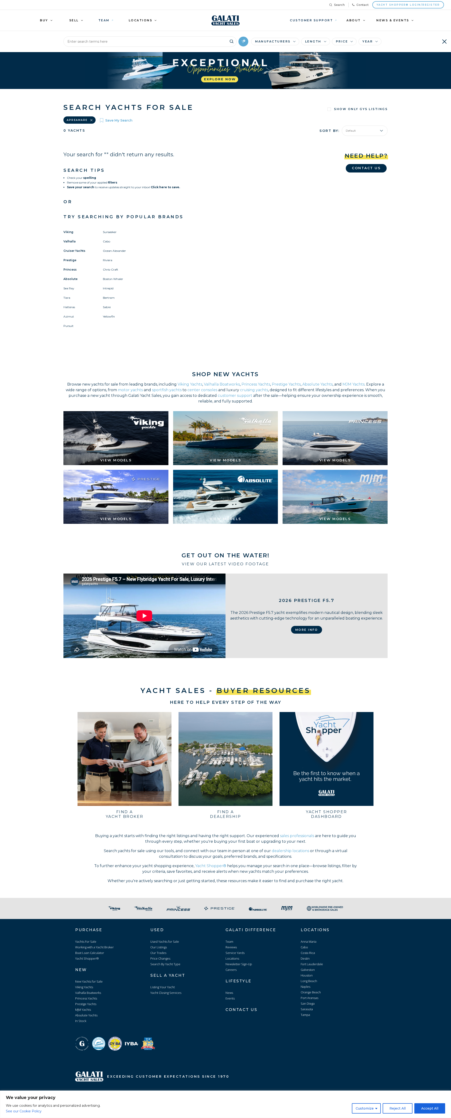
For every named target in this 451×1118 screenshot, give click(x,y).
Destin (305, 958)
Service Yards (235, 953)
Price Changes (160, 958)
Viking (68, 232)
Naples (305, 986)
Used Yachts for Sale (164, 941)
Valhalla (69, 241)
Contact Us (366, 168)
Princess (70, 269)
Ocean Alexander (114, 251)
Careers (231, 970)
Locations (232, 958)
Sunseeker (110, 232)
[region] (225, 1104)
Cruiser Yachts (74, 251)
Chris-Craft (110, 269)
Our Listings (158, 947)
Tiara (66, 297)
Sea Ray (68, 288)
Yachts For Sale (85, 941)
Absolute (70, 279)
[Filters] (243, 41)
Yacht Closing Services (165, 993)
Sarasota (307, 1009)
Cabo (106, 241)
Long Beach (309, 981)
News (229, 993)
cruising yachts (254, 390)
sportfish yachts (167, 390)
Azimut (68, 316)
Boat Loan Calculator (89, 953)
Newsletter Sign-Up (239, 964)
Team (229, 941)
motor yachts (130, 390)
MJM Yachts (353, 384)
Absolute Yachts (317, 384)
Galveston (308, 970)
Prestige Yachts (286, 384)
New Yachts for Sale (89, 981)
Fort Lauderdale (312, 964)
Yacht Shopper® (210, 866)
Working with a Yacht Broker (94, 947)
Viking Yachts (190, 384)
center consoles (202, 390)
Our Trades (158, 953)
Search (339, 5)
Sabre (107, 307)
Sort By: (329, 131)
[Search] (231, 41)
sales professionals (297, 836)
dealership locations (290, 851)
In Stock (80, 1021)
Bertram (109, 297)
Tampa (305, 1015)
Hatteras (69, 307)
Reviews (231, 947)
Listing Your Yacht (162, 987)
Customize (365, 1108)
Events (230, 998)
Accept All (429, 1108)
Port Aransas (309, 998)
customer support (235, 395)
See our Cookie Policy (24, 1111)
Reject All (397, 1108)
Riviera (107, 260)
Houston (307, 975)
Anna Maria (308, 941)
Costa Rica (308, 953)
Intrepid (108, 288)
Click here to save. (165, 187)
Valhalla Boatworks (222, 384)
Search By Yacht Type (165, 964)
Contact (362, 5)
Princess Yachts (255, 384)
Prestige (69, 260)
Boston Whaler (113, 279)
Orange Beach (311, 992)
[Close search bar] (444, 41)
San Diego (308, 1003)
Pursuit (68, 326)
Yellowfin (109, 316)
